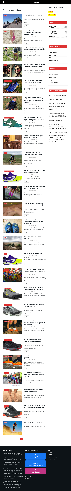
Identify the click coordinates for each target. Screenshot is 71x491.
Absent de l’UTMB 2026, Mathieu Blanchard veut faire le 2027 (56, 100)
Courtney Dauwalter (53, 82)
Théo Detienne (52, 77)
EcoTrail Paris (52, 55)
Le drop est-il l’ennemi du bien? (34, 253)
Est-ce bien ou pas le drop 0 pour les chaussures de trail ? (34, 171)
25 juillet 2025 (33, 36)
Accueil (4, 7)
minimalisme (11, 7)
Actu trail (50, 450)
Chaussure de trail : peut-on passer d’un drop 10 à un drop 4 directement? (34, 119)
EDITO (5, 15)
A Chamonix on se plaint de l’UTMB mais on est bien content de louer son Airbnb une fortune (57, 128)
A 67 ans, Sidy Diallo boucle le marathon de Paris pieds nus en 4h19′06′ (34, 374)
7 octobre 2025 (33, 17)
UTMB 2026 (50, 12)
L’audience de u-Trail (52, 456)
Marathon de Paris (53, 60)
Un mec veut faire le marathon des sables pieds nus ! (33, 390)
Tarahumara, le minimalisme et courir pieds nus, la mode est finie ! (34, 271)
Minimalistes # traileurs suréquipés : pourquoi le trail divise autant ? (33, 32)
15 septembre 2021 (34, 424)
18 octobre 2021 (33, 378)
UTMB (50, 50)
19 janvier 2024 (33, 225)
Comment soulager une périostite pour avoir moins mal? (34, 187)
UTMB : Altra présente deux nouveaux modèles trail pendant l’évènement (34, 322)
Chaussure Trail (8, 80)
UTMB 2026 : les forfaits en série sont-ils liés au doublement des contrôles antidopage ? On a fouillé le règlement (58, 134)
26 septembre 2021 (34, 409)
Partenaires (28, 478)
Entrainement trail (52, 460)
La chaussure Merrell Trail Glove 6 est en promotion (34, 305)
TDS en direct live (52, 15)
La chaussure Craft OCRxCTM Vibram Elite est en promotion (33, 288)
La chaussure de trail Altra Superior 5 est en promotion (32, 340)
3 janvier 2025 (33, 85)
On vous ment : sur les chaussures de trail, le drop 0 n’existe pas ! (34, 65)
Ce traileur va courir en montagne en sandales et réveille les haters (34, 48)
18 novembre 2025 (33, 139)
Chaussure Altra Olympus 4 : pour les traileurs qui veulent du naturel (34, 406)
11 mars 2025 (32, 122)
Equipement (52, 36)
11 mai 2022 (32, 343)
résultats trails (54, 31)
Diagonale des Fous (53, 52)
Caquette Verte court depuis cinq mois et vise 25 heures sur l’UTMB (57, 123)
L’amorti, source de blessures (33, 422)
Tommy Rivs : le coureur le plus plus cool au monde (33, 136)
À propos (50, 452)
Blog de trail (52, 26)
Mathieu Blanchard (53, 74)
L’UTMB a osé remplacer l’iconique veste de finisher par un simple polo (57, 119)
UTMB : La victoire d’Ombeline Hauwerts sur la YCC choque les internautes (57, 138)
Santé (5, 187)
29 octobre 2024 (33, 104)
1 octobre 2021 (33, 393)
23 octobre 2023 (33, 255)
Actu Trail (6, 48)
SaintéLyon (51, 58)
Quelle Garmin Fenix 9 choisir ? (55, 142)
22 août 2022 (32, 326)
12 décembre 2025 (33, 207)
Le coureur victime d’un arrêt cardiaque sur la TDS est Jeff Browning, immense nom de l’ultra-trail (57, 95)
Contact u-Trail (28, 477)
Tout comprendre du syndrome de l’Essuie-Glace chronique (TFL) (34, 204)
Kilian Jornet (52, 72)
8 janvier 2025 (33, 68)
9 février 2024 (33, 157)
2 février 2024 (33, 190)
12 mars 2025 (32, 274)
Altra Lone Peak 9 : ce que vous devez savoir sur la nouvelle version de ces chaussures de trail (34, 82)
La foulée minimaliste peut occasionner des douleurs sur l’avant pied (33, 221)
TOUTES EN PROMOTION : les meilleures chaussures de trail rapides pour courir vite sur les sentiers (33, 99)
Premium (53, 32)
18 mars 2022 (32, 359)
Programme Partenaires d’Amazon (10, 481)
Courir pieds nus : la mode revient (34, 15)
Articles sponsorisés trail (31, 480)
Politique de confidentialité (54, 458)
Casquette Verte (53, 80)
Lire (26, 25)
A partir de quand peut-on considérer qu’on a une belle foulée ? (33, 154)
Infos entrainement (8, 117)
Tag (7, 7)
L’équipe (50, 454)
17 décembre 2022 (33, 308)
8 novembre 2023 (33, 240)
